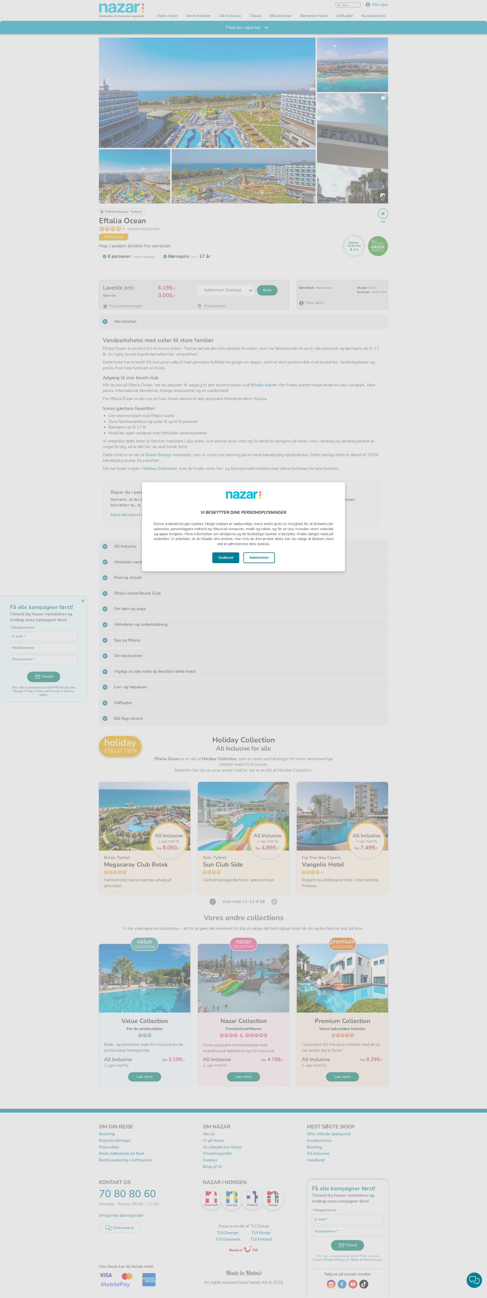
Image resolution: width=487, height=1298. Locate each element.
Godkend (225, 557)
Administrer (259, 557)
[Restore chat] (474, 1280)
